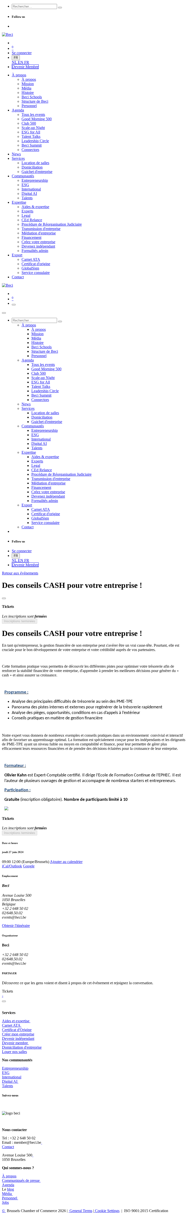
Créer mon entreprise (18, 1034)
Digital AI (9, 1081)
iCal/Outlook (12, 866)
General (80, 1211)
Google (29, 866)
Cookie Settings (106, 1211)
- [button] (2, 996)
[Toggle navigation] (14, 304)
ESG (6, 1073)
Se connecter (22, 53)
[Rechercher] (60, 7)
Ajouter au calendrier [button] (66, 862)
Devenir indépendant (18, 1038)
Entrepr (15, 1068)
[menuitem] (15, 62)
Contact (8, 1147)
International (11, 1077)
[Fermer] (4, 313)
